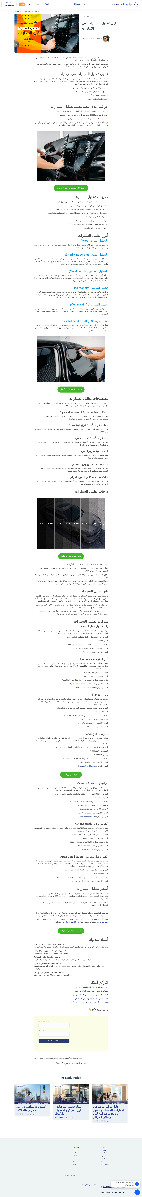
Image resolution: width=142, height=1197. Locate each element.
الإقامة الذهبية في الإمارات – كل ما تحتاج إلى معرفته (89, 995)
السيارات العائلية (53, 919)
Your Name (42, 1031)
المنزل (103, 1156)
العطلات (74, 1156)
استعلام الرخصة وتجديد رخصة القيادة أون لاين (91, 991)
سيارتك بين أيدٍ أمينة (71, 775)
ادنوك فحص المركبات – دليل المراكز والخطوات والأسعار (68, 1110)
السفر (103, 1158)
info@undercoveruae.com (86, 688)
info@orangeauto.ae (88, 817)
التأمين (86, 4)
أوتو (91, 17)
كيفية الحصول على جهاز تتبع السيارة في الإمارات (90, 999)
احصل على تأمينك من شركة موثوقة (71, 188)
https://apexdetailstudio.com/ (83, 881)
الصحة (103, 1153)
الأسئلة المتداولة (105, 1164)
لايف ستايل (78, 4)
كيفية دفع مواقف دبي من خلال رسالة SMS (31, 1108)
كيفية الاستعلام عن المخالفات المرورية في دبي (91, 987)
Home (37, 11)
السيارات (103, 1150)
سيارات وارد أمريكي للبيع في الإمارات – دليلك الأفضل (89, 1002)
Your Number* (43, 1022)
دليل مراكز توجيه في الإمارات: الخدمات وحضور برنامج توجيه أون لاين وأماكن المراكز (108, 1112)
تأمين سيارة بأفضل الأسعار (71, 389)
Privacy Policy (86, 1184)
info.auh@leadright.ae (87, 766)
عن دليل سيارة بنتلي (72, 922)
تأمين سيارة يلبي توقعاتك (71, 556)
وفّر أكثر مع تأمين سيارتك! (71, 931)
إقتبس (22, 4)
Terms (95, 1184)
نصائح (102, 1161)
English (73, 1175)
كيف (73, 1161)
